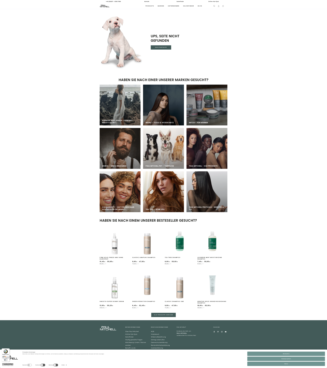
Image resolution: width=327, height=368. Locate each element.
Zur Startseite (161, 47)
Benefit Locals (130, 348)
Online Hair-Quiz (131, 334)
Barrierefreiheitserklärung (160, 345)
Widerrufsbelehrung (158, 337)
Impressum (155, 334)
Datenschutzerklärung (159, 342)
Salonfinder (129, 337)
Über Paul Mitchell (132, 331)
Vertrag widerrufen (158, 340)
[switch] (5, 360)
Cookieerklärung (157, 348)
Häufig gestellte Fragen (133, 340)
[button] (214, 6)
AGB (152, 331)
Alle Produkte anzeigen (163, 314)
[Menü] (9, 349)
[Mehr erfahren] (163, 1)
